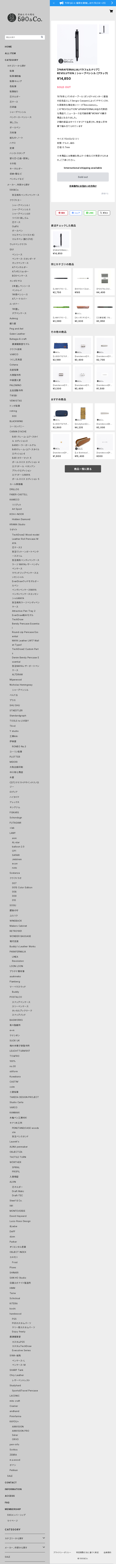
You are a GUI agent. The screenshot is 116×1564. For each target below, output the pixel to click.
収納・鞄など (16, 173)
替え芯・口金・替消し (19, 158)
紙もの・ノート (16, 137)
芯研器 (13, 107)
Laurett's (14, 1141)
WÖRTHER (15, 1162)
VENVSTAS (16, 400)
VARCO (14, 1107)
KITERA (14, 1303)
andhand (14, 1411)
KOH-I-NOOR (17, 514)
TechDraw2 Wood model (25, 534)
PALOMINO (15, 385)
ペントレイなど (17, 179)
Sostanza (15, 873)
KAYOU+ (14, 1421)
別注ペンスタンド (20, 1136)
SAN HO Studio (18, 1277)
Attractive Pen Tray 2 (23, 611)
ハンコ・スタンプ (17, 153)
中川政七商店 (16, 772)
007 (14, 883)
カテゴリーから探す (16, 65)
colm (12, 1087)
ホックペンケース (20, 263)
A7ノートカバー (19, 298)
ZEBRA (13, 1454)
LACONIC (15, 1395)
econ (15, 863)
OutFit (15, 226)
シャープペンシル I (21, 205)
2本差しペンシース (21, 286)
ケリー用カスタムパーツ (23, 1327)
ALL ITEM (10, 53)
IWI (11, 1205)
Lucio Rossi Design (20, 1221)
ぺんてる (14, 695)
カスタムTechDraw (22, 1346)
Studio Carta (16, 1102)
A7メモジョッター (20, 271)
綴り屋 (13, 323)
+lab (12, 828)
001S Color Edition (22, 887)
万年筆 (13, 132)
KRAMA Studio (17, 524)
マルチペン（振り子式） (23, 239)
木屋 (12, 777)
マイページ (12, 1520)
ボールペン (15, 127)
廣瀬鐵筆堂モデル (20, 344)
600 (14, 416)
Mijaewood (16, 679)
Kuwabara (15, 1076)
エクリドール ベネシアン (23, 466)
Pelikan (14, 1470)
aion (14, 838)
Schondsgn (16, 817)
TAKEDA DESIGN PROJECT (24, 1097)
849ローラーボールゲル (24, 445)
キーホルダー (16, 168)
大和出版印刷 (16, 767)
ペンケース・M (19, 1365)
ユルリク (14, 915)
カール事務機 (16, 484)
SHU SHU (15, 705)
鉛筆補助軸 (15, 76)
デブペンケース (19, 313)
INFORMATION (13, 1489)
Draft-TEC (17, 1195)
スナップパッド (19, 1015)
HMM (12, 1288)
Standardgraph (18, 715)
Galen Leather (17, 333)
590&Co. (14, 189)
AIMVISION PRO (20, 1431)
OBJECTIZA (16, 1152)
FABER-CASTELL (18, 494)
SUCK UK (15, 1040)
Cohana (14, 364)
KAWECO (14, 499)
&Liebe (13, 1226)
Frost (15, 1262)
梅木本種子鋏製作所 (20, 1045)
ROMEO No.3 (19, 746)
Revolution (18, 961)
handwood (15, 1313)
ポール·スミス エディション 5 (25, 479)
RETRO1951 (16, 931)
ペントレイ (17, 290)
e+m (12, 1030)
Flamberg (15, 981)
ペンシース (17, 254)
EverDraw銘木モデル (22, 615)
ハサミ (13, 143)
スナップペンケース (21, 1002)
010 (14, 900)
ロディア (14, 792)
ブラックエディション (21, 470)
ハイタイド (14, 797)
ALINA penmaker (19, 1146)
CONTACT (11, 1482)
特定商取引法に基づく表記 (87, 1552)
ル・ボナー (14, 304)
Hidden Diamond (21, 519)
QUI (12, 249)
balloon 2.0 (18, 846)
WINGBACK (16, 920)
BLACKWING (16, 421)
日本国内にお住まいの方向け (83, 186)
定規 (12, 148)
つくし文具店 (16, 359)
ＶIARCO (14, 354)
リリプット (16, 504)
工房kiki (14, 736)
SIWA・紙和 (15, 1355)
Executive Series (21, 1350)
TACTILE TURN (18, 1157)
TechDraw (17, 619)
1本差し (15, 309)
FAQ (7, 1502)
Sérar (15, 1435)
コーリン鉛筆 (16, 751)
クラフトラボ (16, 878)
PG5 (14, 1319)
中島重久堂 (15, 380)
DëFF (12, 1231)
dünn (12, 1236)
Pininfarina (15, 1416)
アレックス (14, 802)
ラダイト (13, 529)
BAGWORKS (16, 1020)
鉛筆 (12, 71)
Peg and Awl (16, 328)
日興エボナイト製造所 (20, 1283)
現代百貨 (14, 941)
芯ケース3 (17, 547)
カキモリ (14, 1257)
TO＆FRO (14, 1056)
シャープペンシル (18, 112)
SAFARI (16, 855)
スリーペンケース (20, 1006)
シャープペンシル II (21, 209)
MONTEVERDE (17, 1211)
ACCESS (10, 1496)
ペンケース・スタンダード (24, 258)
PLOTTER (15, 756)
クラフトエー (16, 200)
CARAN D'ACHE (18, 431)
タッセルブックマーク (22, 1010)
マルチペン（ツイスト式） (23, 235)
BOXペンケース (19, 275)
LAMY (13, 833)
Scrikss (14, 1449)
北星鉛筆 (14, 369)
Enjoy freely (19, 1331)
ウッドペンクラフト (18, 244)
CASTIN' (14, 1081)
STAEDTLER (16, 710)
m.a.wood (15, 1460)
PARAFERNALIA (18, 951)
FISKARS (14, 812)
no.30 (13, 1066)
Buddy (15, 992)
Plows (13, 1267)
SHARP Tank (16, 1370)
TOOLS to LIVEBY (19, 720)
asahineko (15, 976)
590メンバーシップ (16, 1515)
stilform (14, 1071)
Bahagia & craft (18, 339)
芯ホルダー (15, 96)
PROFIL (16, 1171)
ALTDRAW (17, 674)
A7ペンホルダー (20, 267)
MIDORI (14, 762)
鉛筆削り (14, 91)
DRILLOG (14, 489)
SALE (10, 1476)
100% (13, 1061)
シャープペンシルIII (21, 213)
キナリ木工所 (16, 1123)
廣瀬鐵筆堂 (15, 1336)
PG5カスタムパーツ (21, 1323)
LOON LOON (16, 966)
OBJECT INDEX (18, 1252)
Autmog (14, 318)
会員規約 (107, 1552)
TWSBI (13, 395)
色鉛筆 (13, 86)
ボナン (13, 1465)
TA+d (13, 726)
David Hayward (18, 1216)
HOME (8, 46)
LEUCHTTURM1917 (20, 1051)
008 (14, 891)
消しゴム (14, 122)
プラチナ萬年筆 (17, 971)
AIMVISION (18, 1426)
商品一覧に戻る (83, 468)
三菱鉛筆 (14, 1092)
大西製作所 (15, 375)
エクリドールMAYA (21, 474)
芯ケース (14, 101)
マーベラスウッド (18, 986)
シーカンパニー (17, 426)
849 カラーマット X (22, 458)
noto (14, 867)
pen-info (14, 1444)
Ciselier (14, 1406)
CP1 (14, 851)
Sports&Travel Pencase (25, 1390)
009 (14, 896)
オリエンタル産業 (18, 1247)
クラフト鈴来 (16, 349)
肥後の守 (14, 910)
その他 (13, 163)
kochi (13, 1308)
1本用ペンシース (20, 294)
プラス (13, 700)
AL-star (16, 842)
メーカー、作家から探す (18, 184)
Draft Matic (18, 1191)
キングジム (15, 807)
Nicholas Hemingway (21, 684)
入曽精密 (14, 1176)
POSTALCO (16, 997)
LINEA (15, 956)
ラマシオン (15, 1035)
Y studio (14, 731)
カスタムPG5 (18, 1342)
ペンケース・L (18, 1360)
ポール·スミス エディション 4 (26, 462)
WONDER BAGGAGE (20, 936)
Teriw (13, 1293)
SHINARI (14, 1272)
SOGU (13, 905)
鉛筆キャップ (16, 81)
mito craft (15, 1401)
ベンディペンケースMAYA (24, 589)
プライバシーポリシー (62, 1552)
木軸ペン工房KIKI (18, 1117)
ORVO (15, 1439)
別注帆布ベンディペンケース (25, 195)
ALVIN (13, 1182)
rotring (13, 411)
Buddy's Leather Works (23, 946)
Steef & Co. (16, 1200)
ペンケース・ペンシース (21, 117)
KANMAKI (15, 1112)
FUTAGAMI (15, 822)
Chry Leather (17, 1375)
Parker (13, 1241)
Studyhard (15, 1385)
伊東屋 (13, 741)
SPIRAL (16, 1167)
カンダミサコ (16, 281)
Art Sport (17, 509)
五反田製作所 (16, 390)
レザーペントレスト (21, 1380)
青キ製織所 (15, 1025)
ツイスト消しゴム (20, 218)
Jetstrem (17, 859)
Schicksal (15, 1298)
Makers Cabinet (18, 926)
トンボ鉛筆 (15, 406)
